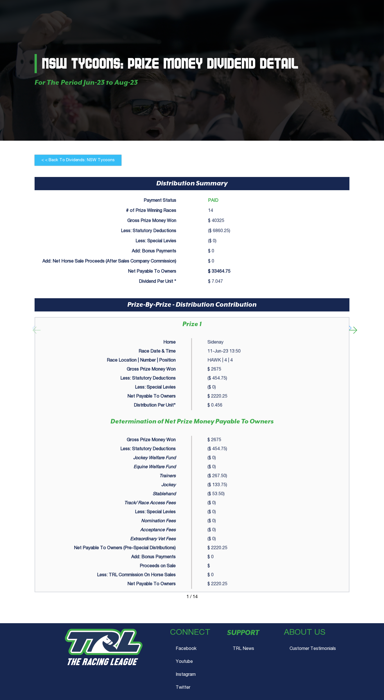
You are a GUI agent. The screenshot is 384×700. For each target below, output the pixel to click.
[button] (78, 160)
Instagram (186, 675)
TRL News (243, 649)
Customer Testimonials (313, 649)
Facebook (186, 649)
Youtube (184, 662)
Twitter (183, 688)
